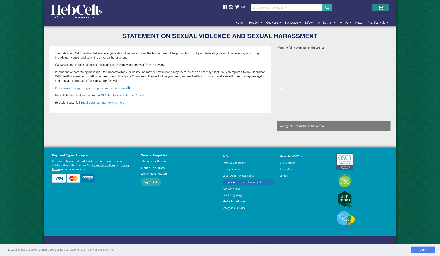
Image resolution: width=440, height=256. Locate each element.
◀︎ (282, 88)
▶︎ (388, 88)
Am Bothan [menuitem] (325, 22)
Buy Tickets (151, 182)
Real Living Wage (233, 195)
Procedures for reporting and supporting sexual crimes (91, 88)
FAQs (226, 156)
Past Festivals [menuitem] (376, 22)
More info (108, 249)
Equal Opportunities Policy (238, 175)
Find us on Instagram (231, 7)
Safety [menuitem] (309, 22)
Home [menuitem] (240, 22)
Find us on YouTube (243, 7)
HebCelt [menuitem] (254, 22)
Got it (423, 249)
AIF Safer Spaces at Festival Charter (123, 95)
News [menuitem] (358, 22)
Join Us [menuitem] (343, 22)
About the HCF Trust (291, 156)
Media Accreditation (234, 201)
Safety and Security (234, 208)
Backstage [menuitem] (291, 22)
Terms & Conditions (103, 165)
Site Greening (287, 162)
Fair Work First (231, 188)
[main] (163, 89)
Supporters (286, 169)
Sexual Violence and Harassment (242, 182)
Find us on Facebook (225, 7)
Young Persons (231, 169)
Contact (283, 175)
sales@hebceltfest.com (154, 173)
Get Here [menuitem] (272, 22)
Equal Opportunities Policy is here (102, 103)
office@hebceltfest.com (154, 161)
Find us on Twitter (237, 7)
